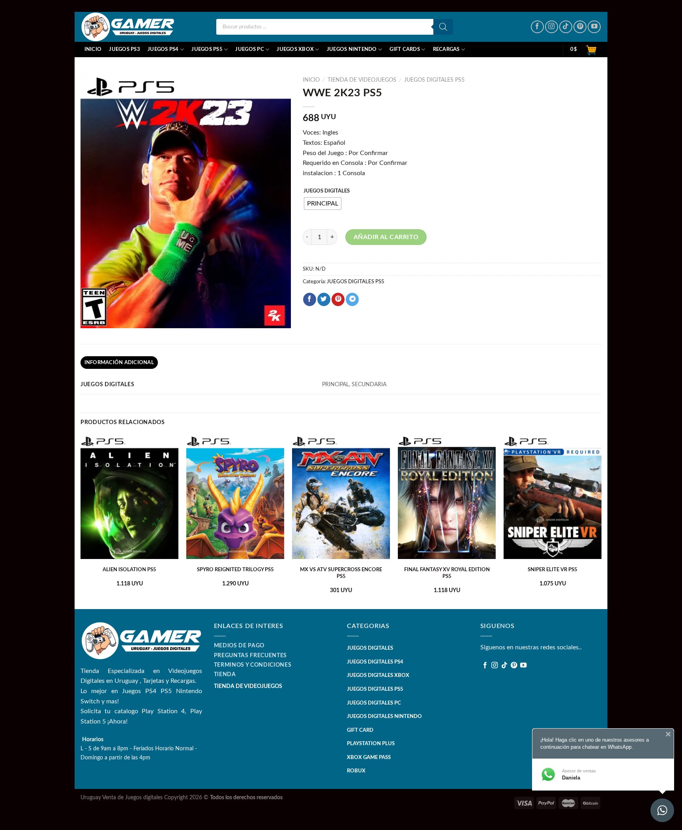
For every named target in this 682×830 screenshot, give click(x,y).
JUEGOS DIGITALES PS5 (434, 80)
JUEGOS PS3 (124, 49)
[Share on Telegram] (352, 299)
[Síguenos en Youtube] (594, 27)
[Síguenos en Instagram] (551, 27)
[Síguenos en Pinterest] (579, 27)
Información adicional (119, 362)
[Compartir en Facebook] (309, 299)
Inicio (93, 49)
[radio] (322, 203)
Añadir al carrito (386, 237)
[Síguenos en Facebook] (537, 27)
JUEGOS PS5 (207, 49)
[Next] (601, 521)
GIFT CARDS (405, 49)
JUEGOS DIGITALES (327, 191)
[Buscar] (443, 27)
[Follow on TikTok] (565, 27)
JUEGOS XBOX (295, 49)
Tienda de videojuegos (362, 80)
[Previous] (81, 521)
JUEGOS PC (249, 49)
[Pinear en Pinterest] (338, 299)
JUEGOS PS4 (163, 49)
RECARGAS (446, 49)
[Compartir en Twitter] (323, 299)
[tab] (119, 362)
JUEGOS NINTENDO (352, 49)
